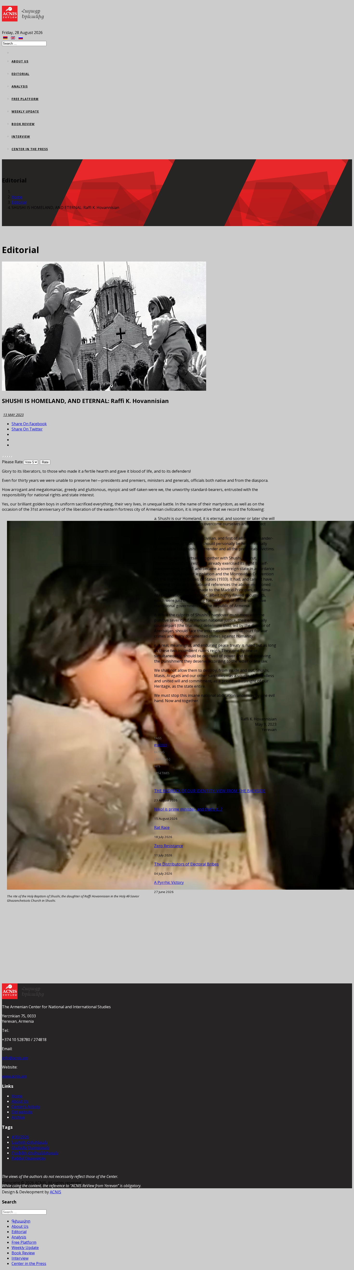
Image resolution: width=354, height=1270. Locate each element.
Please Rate (12, 461)
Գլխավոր (21, 1221)
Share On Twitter (27, 429)
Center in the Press (30, 149)
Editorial (20, 74)
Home (17, 197)
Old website (22, 1112)
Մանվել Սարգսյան (30, 1147)
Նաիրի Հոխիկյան (29, 1142)
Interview (21, 136)
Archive (18, 1117)
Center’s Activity (26, 1106)
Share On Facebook (29, 423)
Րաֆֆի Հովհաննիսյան (35, 1153)
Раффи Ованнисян (29, 1158)
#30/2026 (20, 1137)
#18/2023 (160, 745)
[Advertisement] (139, 945)
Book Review (23, 124)
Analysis (20, 86)
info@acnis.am (15, 1058)
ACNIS (55, 1192)
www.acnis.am (14, 1076)
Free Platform (25, 99)
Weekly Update (25, 111)
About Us (20, 61)
